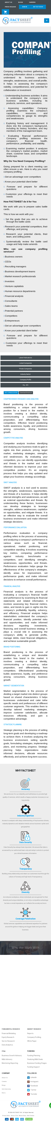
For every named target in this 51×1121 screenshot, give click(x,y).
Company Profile (25, 380)
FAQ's (4, 1093)
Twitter (33, 1090)
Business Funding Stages (37, 1063)
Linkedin (33, 1077)
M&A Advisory (7, 1059)
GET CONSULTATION (11, 392)
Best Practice (30, 1115)
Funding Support (33, 1067)
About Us (5, 1077)
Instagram (34, 1081)
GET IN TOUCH (38, 7)
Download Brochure (26, 392)
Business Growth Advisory (12, 1055)
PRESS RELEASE (10, 7)
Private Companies (25, 369)
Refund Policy (22, 1115)
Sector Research (8, 1041)
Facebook (34, 1086)
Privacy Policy (6, 1115)
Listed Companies (25, 363)
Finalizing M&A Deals (35, 1059)
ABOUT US (8, 2)
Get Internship (6, 1089)
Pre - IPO (25, 385)
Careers (4, 1081)
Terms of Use (14, 1115)
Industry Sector (25, 374)
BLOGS (20, 2)
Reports (30, 1033)
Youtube (33, 1094)
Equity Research (8, 1037)
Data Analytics (7, 1045)
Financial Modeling (9, 1033)
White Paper (32, 1041)
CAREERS (32, 2)
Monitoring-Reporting (10, 1063)
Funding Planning (33, 1055)
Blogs (4, 1085)
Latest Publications (25, 358)
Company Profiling (34, 1037)
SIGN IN (24, 7)
